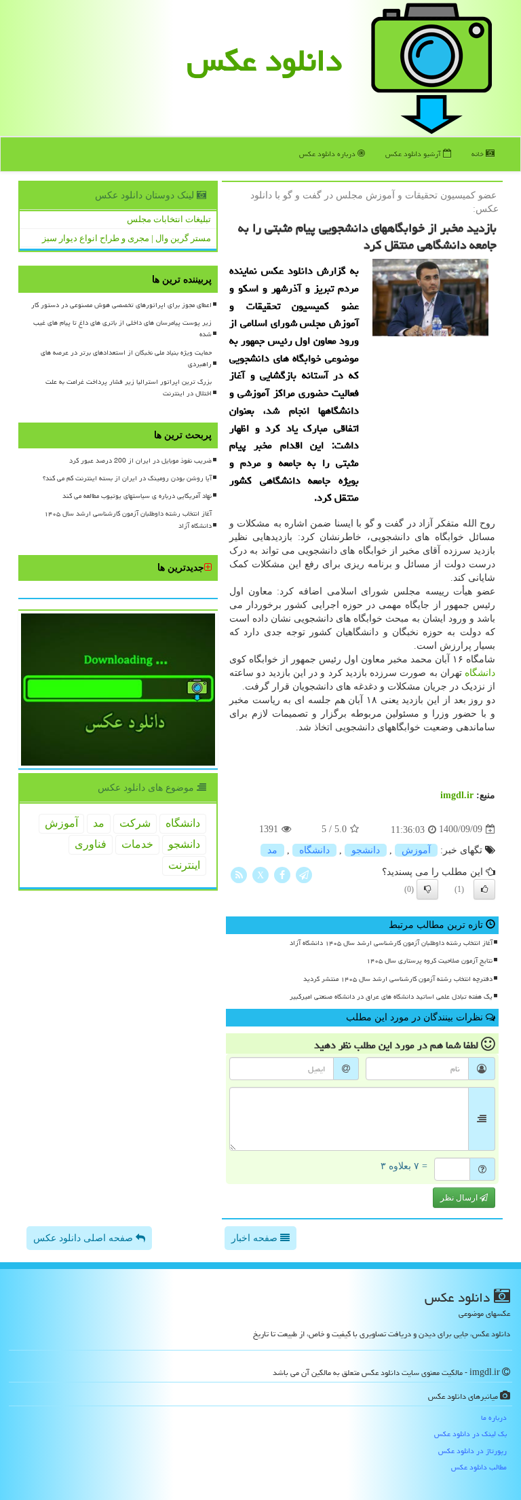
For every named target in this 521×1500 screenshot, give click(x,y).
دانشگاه (480, 673)
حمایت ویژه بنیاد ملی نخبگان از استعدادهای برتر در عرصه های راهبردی (126, 358)
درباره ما (494, 1417)
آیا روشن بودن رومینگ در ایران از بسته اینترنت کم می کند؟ (127, 478)
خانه (478, 154)
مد (272, 850)
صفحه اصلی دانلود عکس (84, 1238)
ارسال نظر (460, 1197)
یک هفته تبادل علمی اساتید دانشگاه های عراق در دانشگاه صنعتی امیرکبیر (391, 996)
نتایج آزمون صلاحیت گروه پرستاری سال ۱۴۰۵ (429, 960)
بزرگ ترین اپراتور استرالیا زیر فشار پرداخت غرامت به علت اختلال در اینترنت (128, 387)
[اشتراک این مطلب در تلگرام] (303, 874)
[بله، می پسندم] (484, 889)
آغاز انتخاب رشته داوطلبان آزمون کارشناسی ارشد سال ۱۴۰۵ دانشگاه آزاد (391, 943)
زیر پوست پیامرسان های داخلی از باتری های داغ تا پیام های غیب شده (122, 328)
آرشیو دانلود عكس (414, 154)
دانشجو (365, 850)
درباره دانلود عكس (328, 154)
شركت (135, 823)
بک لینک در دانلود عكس (470, 1434)
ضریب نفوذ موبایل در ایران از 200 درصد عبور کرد (140, 460)
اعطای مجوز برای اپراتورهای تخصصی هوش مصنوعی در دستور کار (121, 305)
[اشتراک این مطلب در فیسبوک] (282, 874)
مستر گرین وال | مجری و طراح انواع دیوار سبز (126, 238)
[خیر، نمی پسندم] (427, 889)
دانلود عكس (264, 60)
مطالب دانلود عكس (479, 1467)
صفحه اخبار (255, 1238)
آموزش (416, 850)
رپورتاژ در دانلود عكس (472, 1451)
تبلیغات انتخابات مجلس (169, 219)
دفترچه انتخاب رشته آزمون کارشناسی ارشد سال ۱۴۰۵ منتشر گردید (398, 979)
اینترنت (184, 865)
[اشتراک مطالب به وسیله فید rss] (238, 874)
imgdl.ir (457, 795)
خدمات (137, 844)
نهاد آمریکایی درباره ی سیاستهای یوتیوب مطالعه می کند (137, 496)
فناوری (91, 844)
